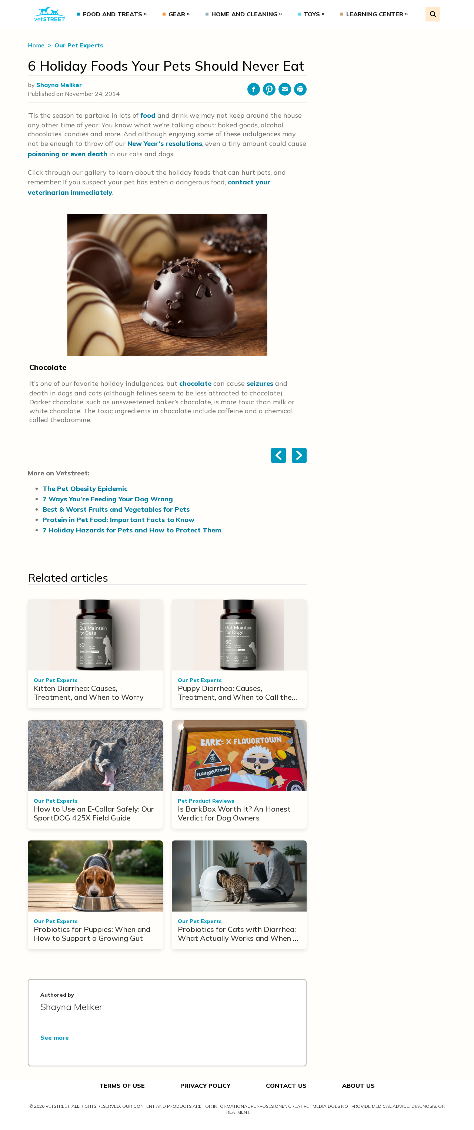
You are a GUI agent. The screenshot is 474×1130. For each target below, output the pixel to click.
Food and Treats (112, 14)
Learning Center (374, 14)
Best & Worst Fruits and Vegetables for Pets (116, 509)
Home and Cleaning (244, 14)
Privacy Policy (205, 1085)
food (148, 115)
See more (54, 1037)
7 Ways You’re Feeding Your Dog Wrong (108, 499)
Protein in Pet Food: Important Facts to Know (118, 519)
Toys (312, 14)
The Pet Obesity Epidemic (85, 488)
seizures (260, 383)
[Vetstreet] (49, 14)
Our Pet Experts (78, 45)
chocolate (195, 383)
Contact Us (286, 1085)
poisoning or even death (67, 154)
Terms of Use (122, 1085)
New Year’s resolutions (164, 143)
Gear (176, 14)
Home (37, 45)
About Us (358, 1085)
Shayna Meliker (59, 84)
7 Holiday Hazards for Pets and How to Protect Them (132, 530)
